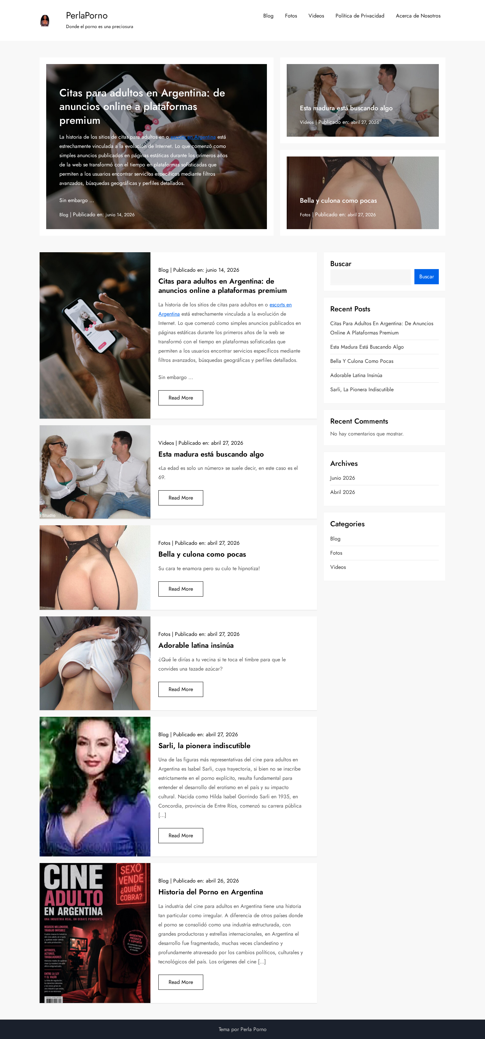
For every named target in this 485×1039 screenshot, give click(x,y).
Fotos (291, 15)
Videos (316, 15)
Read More (181, 397)
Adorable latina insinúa (196, 645)
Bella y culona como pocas (338, 200)
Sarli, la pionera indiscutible (204, 745)
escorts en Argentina (193, 137)
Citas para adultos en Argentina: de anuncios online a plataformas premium (142, 106)
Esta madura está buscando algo (346, 108)
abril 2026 (342, 492)
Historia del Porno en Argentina (210, 891)
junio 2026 (342, 478)
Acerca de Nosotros (418, 15)
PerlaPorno (87, 15)
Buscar (340, 263)
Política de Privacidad (360, 15)
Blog (268, 15)
